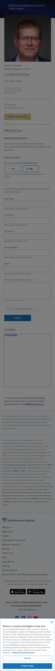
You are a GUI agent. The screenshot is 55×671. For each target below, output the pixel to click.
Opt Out (27, 658)
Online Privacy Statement (23, 653)
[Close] (52, 622)
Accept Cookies (27, 666)
